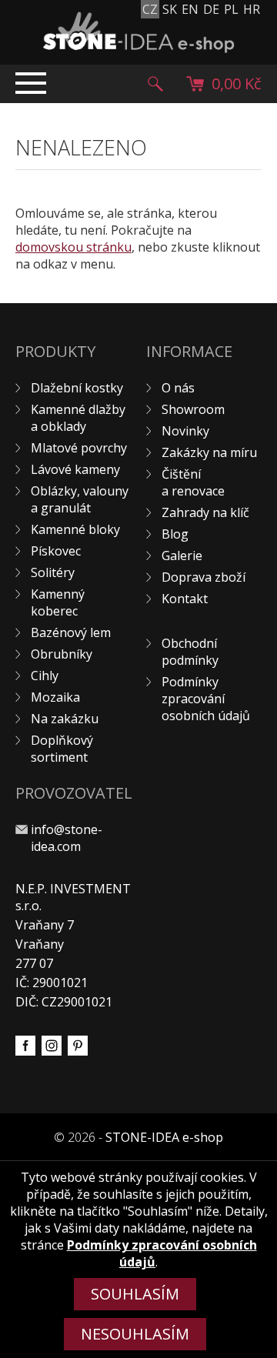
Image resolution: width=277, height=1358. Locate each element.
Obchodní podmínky (190, 652)
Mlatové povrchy (79, 447)
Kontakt (185, 598)
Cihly (44, 675)
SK (169, 9)
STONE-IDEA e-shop (164, 1137)
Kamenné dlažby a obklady (78, 418)
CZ (150, 9)
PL (231, 9)
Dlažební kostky (77, 387)
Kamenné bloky (75, 529)
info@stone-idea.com (66, 838)
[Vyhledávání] (155, 84)
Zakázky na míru (209, 452)
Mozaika (55, 697)
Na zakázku (64, 718)
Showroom (193, 409)
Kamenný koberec (58, 602)
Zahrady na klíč (205, 512)
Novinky (185, 430)
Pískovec (56, 550)
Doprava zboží (203, 577)
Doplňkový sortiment (62, 749)
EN (190, 9)
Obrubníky (61, 654)
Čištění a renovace (193, 482)
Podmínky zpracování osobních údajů (206, 698)
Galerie (182, 555)
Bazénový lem (71, 632)
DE (211, 9)
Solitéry (53, 572)
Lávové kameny (75, 469)
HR (251, 9)
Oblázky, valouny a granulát (79, 499)
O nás (178, 387)
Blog (175, 534)
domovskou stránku (73, 247)
